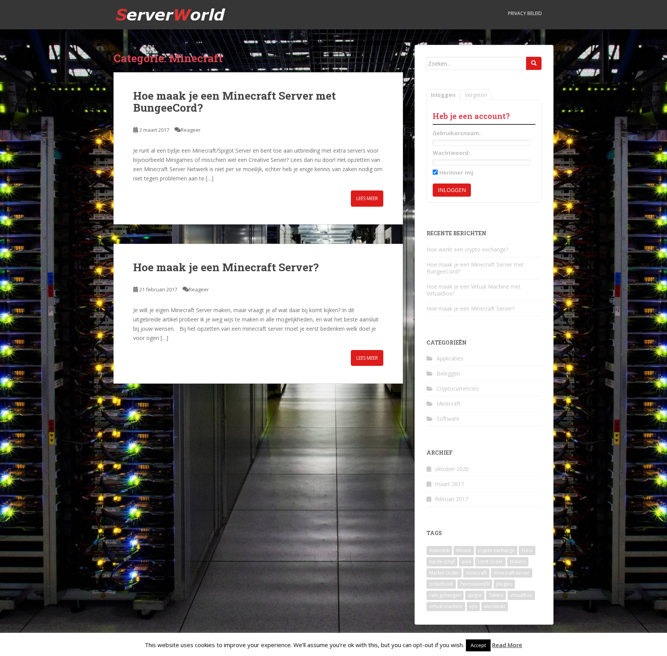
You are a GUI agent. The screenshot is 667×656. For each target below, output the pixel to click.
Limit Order (490, 561)
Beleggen (448, 373)
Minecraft (448, 403)
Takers (496, 595)
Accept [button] (478, 645)
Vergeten (476, 95)
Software (448, 418)
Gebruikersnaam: (457, 133)
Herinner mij (456, 172)
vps (473, 606)
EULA (527, 550)
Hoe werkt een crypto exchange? (467, 249)
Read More (507, 645)
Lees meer (367, 198)
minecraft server (512, 572)
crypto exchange (496, 550)
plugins (504, 584)
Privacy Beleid (525, 13)
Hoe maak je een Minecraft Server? (225, 267)
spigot (475, 595)
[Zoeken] (534, 63)
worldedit (494, 606)
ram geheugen (445, 595)
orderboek (441, 584)
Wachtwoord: (451, 152)
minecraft (476, 572)
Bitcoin (463, 550)
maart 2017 (449, 484)
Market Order (444, 572)
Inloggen (443, 95)
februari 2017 (451, 499)
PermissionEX (474, 584)
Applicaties (450, 358)
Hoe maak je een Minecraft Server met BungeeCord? (234, 101)
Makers (518, 561)
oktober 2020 (452, 468)
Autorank (439, 550)
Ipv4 (466, 561)
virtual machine (445, 606)
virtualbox (521, 595)
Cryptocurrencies (458, 388)
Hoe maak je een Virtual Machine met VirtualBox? (474, 290)
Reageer (191, 129)
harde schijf (442, 561)
